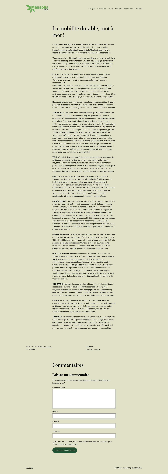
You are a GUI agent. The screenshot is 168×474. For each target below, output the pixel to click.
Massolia (29, 468)
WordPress (137, 468)
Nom (55, 412)
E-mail (55, 421)
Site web (56, 431)
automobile (89, 349)
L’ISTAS (55, 44)
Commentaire (58, 388)
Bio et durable (47, 346)
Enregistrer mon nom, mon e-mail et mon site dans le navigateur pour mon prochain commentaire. (83, 442)
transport (97, 349)
